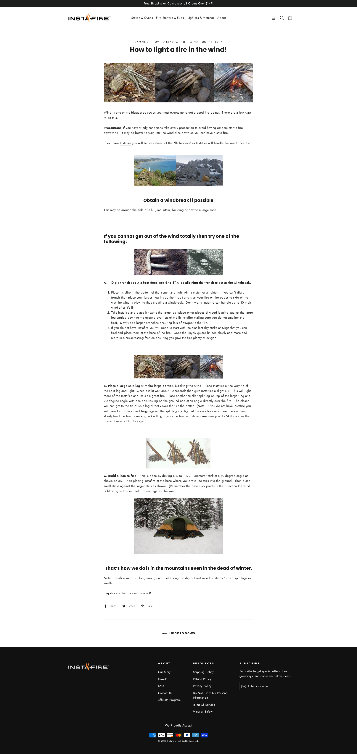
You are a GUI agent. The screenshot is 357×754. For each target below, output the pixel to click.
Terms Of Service (204, 705)
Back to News (182, 633)
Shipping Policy (203, 672)
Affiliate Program (169, 700)
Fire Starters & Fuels (170, 17)
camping (142, 42)
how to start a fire (169, 42)
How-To (163, 679)
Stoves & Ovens (142, 17)
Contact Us (165, 693)
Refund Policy (202, 679)
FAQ (161, 686)
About (221, 17)
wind (194, 42)
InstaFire (207, 391)
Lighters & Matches (201, 17)
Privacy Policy (202, 686)
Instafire (125, 143)
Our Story (164, 672)
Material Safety (203, 711)
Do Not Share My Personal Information (210, 695)
